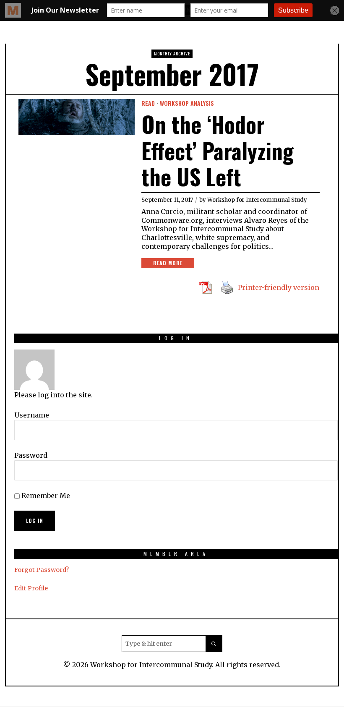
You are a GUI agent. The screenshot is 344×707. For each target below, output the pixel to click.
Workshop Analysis (187, 103)
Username (31, 415)
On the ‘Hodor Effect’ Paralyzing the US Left (217, 150)
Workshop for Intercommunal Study (257, 199)
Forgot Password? (41, 570)
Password (30, 455)
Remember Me (45, 495)
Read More (167, 262)
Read (148, 103)
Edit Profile (31, 588)
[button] (214, 643)
